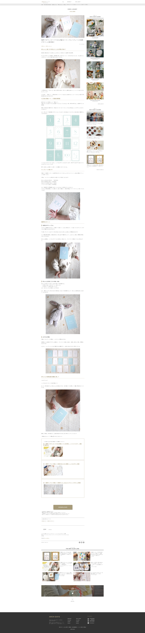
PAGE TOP (72, 601)
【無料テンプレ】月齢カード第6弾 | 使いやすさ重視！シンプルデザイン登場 (62, 464)
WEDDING (69, 1)
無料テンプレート (49, 46)
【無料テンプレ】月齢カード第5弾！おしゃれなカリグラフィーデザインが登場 (62, 482)
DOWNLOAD (62, 507)
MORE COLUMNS (100, 169)
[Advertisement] (72, 606)
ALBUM (69, 621)
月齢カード (43, 46)
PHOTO (69, 623)
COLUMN (72, 11)
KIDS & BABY (77, 1)
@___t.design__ (47, 538)
